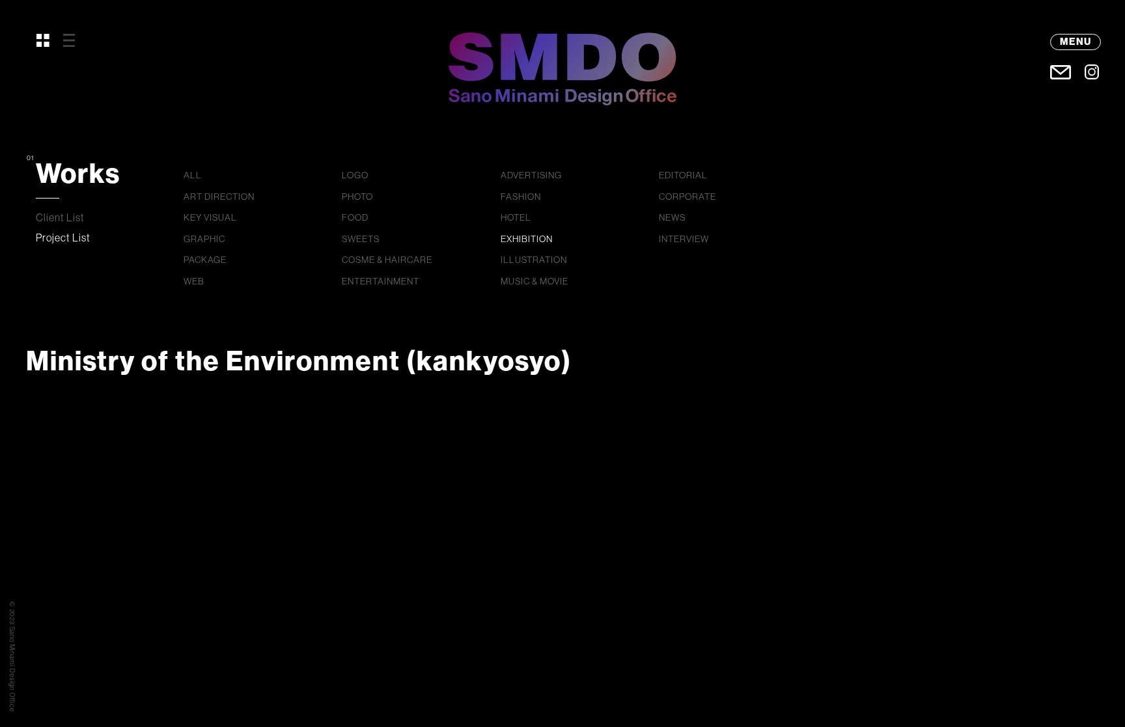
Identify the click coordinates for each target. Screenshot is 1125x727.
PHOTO (357, 196)
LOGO (355, 175)
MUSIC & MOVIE (534, 281)
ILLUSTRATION (534, 259)
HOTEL (516, 217)
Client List (60, 217)
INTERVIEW (684, 239)
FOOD (355, 217)
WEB (194, 281)
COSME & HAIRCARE (387, 259)
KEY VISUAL (210, 217)
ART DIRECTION (219, 196)
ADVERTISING (531, 175)
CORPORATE (687, 196)
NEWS (672, 217)
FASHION (521, 196)
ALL (193, 175)
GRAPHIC (204, 239)
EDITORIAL (683, 175)
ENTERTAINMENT (380, 281)
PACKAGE (205, 259)
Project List (63, 237)
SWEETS (361, 239)
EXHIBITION (527, 239)
